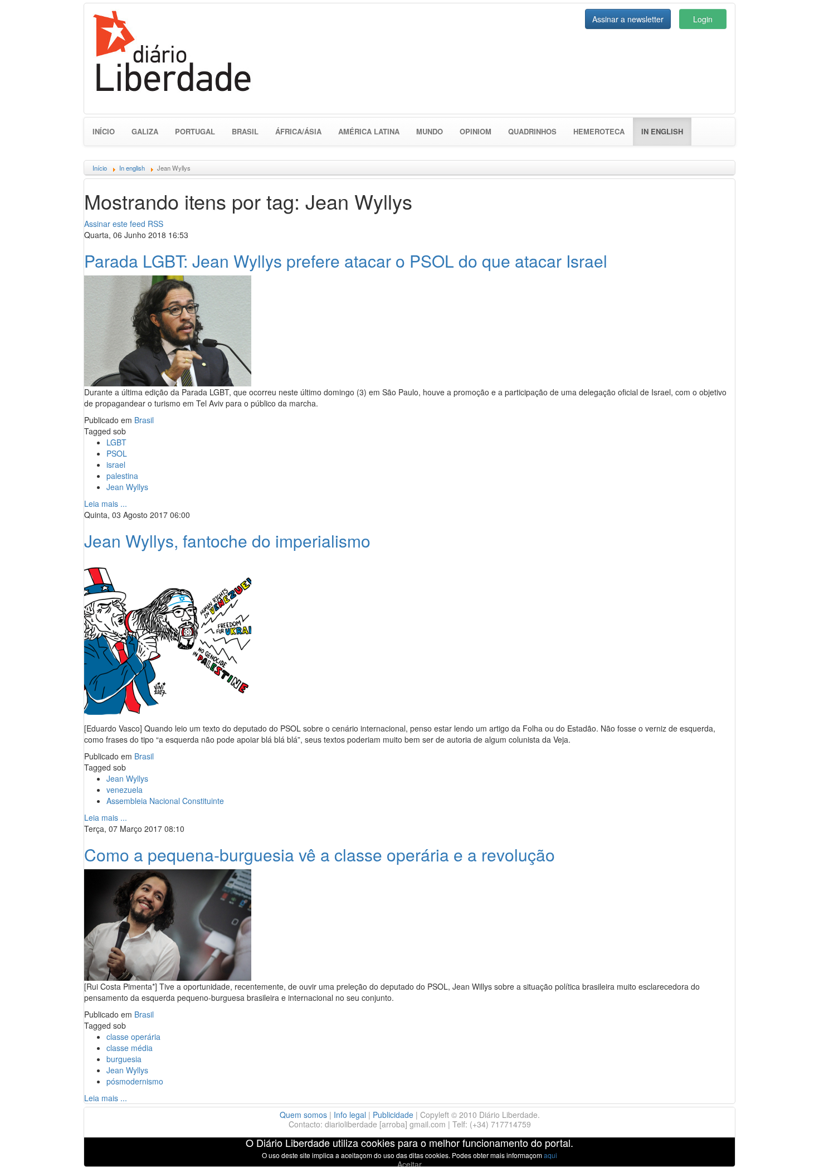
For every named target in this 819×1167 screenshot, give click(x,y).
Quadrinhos (532, 131)
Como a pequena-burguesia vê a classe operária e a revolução (319, 854)
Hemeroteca (599, 131)
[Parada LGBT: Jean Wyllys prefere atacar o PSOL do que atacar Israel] (167, 329)
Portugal (195, 131)
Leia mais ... (105, 503)
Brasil (245, 131)
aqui (550, 1155)
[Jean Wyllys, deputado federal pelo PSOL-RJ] (167, 923)
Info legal (350, 1114)
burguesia (124, 1058)
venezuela (124, 789)
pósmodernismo (134, 1081)
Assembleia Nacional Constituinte (165, 800)
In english (666, 131)
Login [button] (703, 19)
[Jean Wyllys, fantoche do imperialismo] (167, 637)
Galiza (144, 131)
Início (103, 131)
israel (115, 464)
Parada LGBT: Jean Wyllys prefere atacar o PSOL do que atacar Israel (345, 261)
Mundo (429, 131)
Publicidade (393, 1114)
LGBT (116, 442)
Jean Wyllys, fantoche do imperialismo (227, 541)
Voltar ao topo (786, 1144)
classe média (129, 1047)
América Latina (368, 131)
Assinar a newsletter (628, 19)
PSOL (116, 453)
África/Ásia (298, 131)
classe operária (133, 1036)
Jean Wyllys (127, 486)
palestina (122, 475)
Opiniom (475, 131)
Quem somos (303, 1114)
